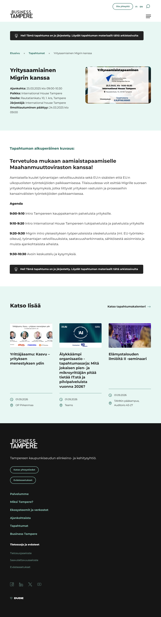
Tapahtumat (37, 53)
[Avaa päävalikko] (148, 16)
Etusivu (15, 53)
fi (136, 7)
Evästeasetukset (23, 480)
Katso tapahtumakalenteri (127, 306)
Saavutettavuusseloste (24, 560)
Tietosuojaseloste (21, 553)
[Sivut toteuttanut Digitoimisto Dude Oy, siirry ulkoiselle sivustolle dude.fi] (16, 598)
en (141, 7)
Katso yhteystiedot (24, 469)
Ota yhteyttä (123, 6)
